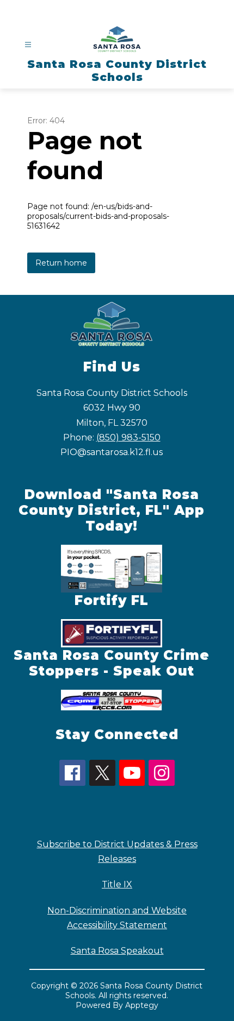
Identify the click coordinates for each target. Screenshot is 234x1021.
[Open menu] (28, 45)
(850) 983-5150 (128, 437)
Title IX (117, 884)
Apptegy (141, 1005)
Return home (61, 263)
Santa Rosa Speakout (117, 951)
